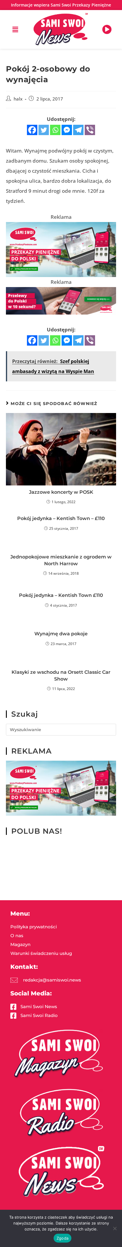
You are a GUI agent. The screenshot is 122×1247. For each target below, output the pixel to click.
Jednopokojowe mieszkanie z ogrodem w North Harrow (61, 560)
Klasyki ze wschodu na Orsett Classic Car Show (61, 675)
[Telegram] (78, 130)
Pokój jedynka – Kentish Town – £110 (61, 518)
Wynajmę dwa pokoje (61, 634)
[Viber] (90, 130)
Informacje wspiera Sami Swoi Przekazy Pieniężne (61, 5)
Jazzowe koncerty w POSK (61, 492)
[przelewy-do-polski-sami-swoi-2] (61, 249)
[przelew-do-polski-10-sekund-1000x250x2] (61, 300)
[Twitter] (43, 130)
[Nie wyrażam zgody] (115, 1228)
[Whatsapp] (55, 130)
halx (18, 99)
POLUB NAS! (36, 831)
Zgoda (62, 1238)
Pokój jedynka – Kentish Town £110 (61, 595)
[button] (15, 29)
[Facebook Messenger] (67, 130)
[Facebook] (32, 130)
